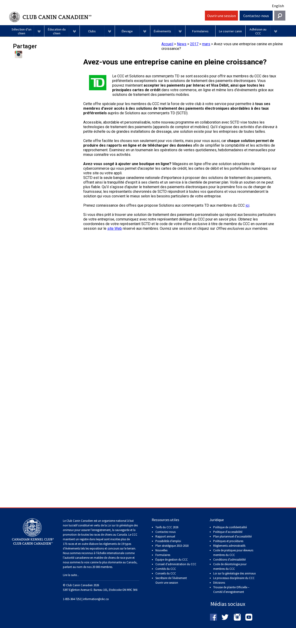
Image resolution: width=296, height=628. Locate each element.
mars (206, 44)
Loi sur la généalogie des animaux (234, 573)
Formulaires (162, 555)
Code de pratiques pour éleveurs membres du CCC (233, 552)
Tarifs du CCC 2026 (166, 527)
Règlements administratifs (229, 546)
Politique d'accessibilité (227, 532)
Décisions (219, 583)
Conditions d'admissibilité (229, 560)
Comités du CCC (165, 569)
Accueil (167, 44)
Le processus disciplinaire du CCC (234, 578)
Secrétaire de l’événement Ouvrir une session (171, 580)
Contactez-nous (256, 15)
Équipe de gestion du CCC (171, 560)
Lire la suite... (71, 575)
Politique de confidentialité (230, 527)
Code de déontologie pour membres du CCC (230, 566)
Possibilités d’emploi (168, 541)
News (181, 44)
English (278, 5)
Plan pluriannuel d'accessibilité (232, 536)
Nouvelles (161, 550)
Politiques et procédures (228, 541)
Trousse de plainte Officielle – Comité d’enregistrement (231, 589)
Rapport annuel (165, 536)
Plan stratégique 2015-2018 (171, 546)
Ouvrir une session (221, 15)
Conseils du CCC (165, 573)
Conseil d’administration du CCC (175, 564)
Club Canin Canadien (106, 17)
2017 (194, 44)
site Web (114, 228)
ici (247, 205)
